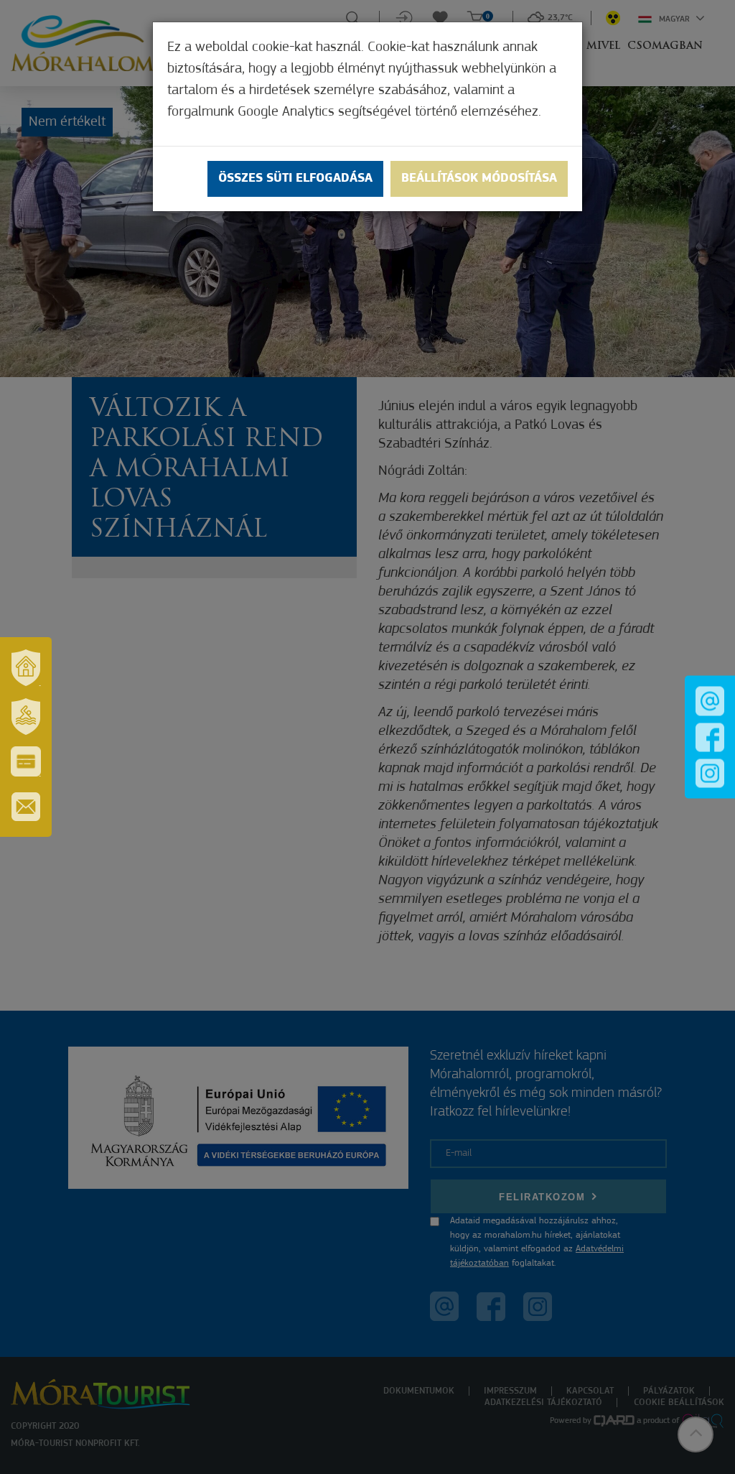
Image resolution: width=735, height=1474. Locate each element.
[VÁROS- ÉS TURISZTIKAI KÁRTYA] (26, 761)
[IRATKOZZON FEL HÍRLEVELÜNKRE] (26, 806)
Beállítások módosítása (479, 178)
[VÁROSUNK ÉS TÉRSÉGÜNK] (26, 667)
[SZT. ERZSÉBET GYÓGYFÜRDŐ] (26, 716)
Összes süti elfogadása (295, 178)
